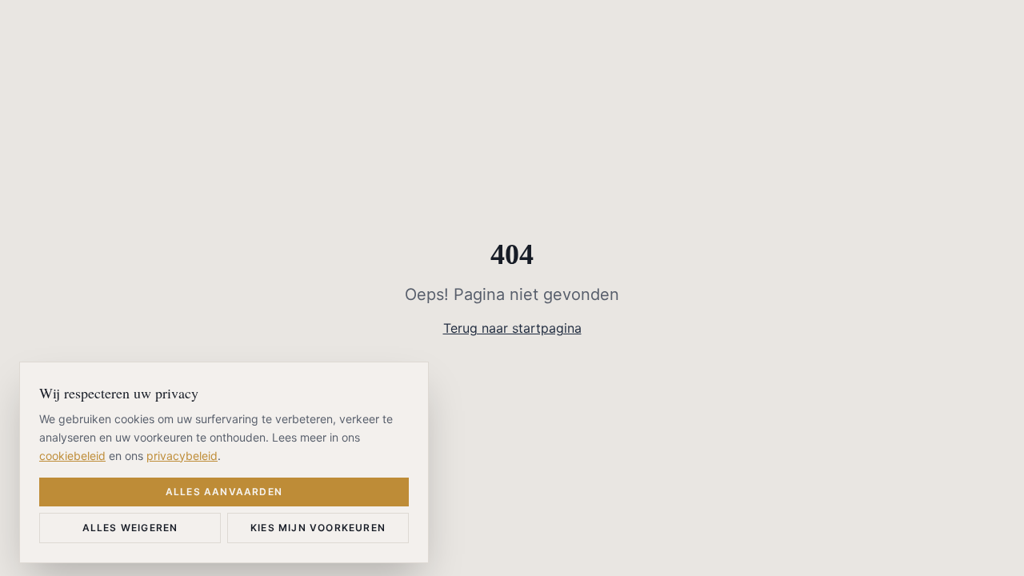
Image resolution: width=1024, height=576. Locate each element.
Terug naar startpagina (512, 328)
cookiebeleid (72, 455)
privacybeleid (182, 455)
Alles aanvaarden (224, 492)
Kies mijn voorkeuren (318, 528)
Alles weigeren (130, 528)
